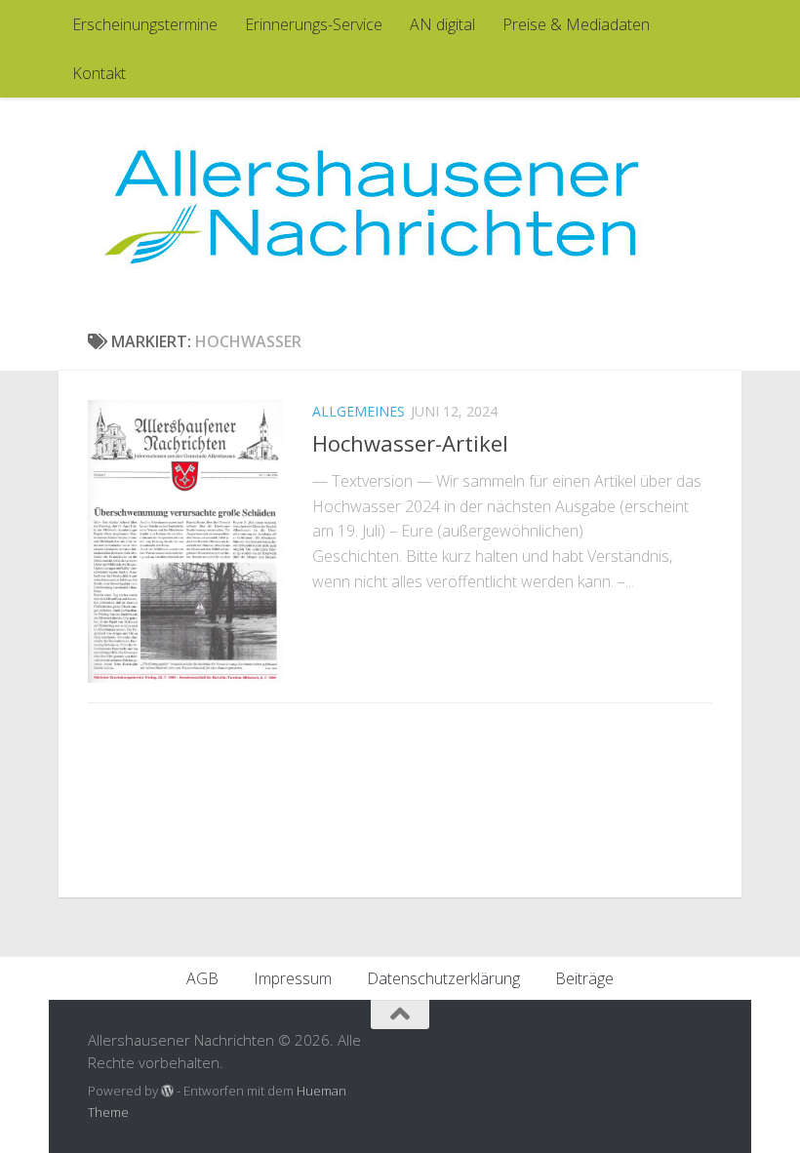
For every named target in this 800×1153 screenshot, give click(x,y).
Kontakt (99, 73)
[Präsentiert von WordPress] (167, 1091)
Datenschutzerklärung (443, 978)
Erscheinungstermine (145, 24)
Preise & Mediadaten (576, 24)
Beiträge (584, 978)
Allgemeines (358, 411)
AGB (202, 978)
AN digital (442, 24)
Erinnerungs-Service (313, 24)
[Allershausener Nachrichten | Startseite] (371, 205)
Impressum (293, 978)
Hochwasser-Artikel (410, 442)
